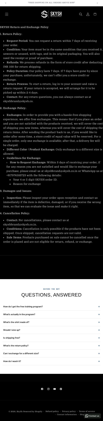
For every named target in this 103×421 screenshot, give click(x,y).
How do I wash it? (51, 361)
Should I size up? (51, 330)
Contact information (67, 414)
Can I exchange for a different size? (51, 353)
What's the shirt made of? (51, 322)
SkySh (20, 411)
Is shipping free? (51, 337)
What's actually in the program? (51, 314)
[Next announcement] (97, 3)
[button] (6, 14)
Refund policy (52, 411)
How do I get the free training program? (51, 306)
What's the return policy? (51, 345)
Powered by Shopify (32, 411)
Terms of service (87, 411)
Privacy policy (69, 411)
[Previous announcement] (6, 3)
